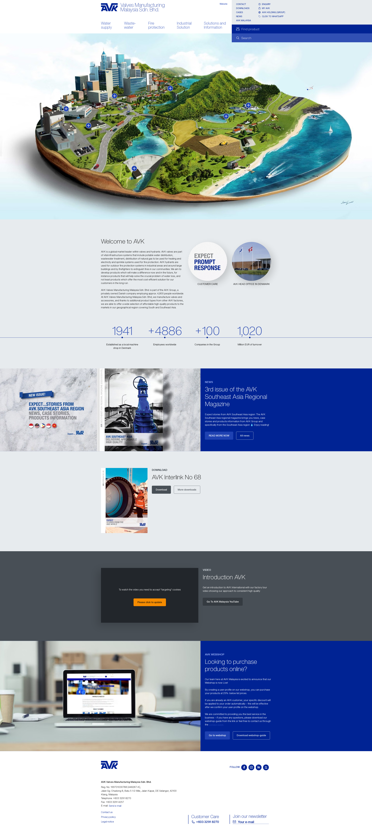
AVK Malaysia (243, 20)
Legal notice (107, 821)
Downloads (243, 8)
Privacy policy (108, 817)
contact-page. (216, 724)
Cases (239, 12)
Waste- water (130, 25)
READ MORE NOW (219, 435)
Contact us (107, 812)
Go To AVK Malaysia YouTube (223, 601)
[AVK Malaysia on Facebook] (244, 767)
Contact (241, 4)
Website (223, 3)
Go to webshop (217, 735)
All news (245, 435)
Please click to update (149, 602)
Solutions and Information (215, 25)
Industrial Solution (184, 25)
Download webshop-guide (251, 735)
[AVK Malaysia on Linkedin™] (259, 767)
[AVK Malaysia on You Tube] (266, 767)
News (239, 16)
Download (161, 489)
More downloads (187, 489)
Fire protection (156, 25)
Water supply (106, 25)
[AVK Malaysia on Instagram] (251, 767)
